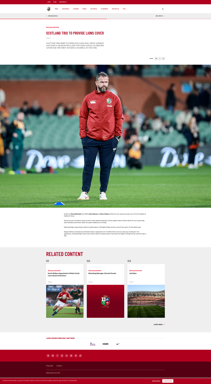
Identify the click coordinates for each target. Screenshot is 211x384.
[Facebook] (53, 356)
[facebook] (156, 58)
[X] (57, 356)
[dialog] (105, 381)
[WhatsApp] (80, 356)
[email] (163, 58)
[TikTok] (62, 356)
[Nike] (118, 344)
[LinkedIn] (71, 356)
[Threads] (76, 356)
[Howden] (105, 344)
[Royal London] (93, 344)
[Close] (206, 381)
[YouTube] (67, 356)
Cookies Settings (156, 381)
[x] (159, 58)
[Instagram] (48, 356)
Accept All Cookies (167, 381)
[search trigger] (163, 9)
